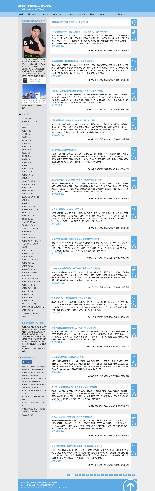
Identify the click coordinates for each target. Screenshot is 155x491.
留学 (39, 487)
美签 (21, 14)
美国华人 (26, 147)
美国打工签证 (28, 172)
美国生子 (42, 66)
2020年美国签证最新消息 (31, 228)
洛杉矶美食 (26, 150)
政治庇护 (26, 247)
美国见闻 (26, 131)
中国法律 (26, 235)
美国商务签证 (27, 310)
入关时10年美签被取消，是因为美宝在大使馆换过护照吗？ (76, 268)
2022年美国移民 (28, 222)
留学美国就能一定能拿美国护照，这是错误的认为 (72, 61)
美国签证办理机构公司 (30, 253)
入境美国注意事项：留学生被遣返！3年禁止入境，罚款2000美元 (79, 32)
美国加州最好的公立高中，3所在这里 (67, 209)
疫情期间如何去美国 (29, 304)
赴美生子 (44, 487)
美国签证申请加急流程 (30, 260)
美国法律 (26, 203)
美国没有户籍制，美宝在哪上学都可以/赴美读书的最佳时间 (76, 446)
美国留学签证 (28, 194)
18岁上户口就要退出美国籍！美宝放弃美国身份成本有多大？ (77, 91)
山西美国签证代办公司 (30, 197)
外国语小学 (26, 143)
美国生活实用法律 (29, 285)
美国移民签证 (27, 266)
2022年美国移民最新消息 (31, 279)
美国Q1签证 (27, 250)
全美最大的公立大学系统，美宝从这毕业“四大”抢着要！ (75, 239)
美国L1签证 (26, 275)
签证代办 (57, 14)
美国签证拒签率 (28, 175)
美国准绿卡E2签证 (29, 297)
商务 (36, 487)
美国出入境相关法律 (29, 206)
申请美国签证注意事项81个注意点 (69, 22)
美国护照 (26, 200)
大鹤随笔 (26, 128)
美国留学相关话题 (29, 238)
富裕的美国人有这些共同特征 (64, 150)
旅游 (120, 14)
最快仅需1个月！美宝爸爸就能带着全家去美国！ (72, 298)
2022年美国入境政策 (30, 313)
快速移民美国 (27, 219)
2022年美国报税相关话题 (31, 282)
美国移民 (26, 162)
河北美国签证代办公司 (30, 181)
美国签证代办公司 (29, 121)
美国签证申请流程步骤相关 (31, 241)
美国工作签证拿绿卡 (29, 269)
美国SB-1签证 (28, 231)
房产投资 (26, 140)
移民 (55, 487)
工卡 (111, 14)
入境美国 (26, 213)
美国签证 (32, 14)
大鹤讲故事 (27, 137)
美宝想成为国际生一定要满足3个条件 (67, 357)
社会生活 (81, 14)
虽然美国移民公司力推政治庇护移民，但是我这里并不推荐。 (77, 180)
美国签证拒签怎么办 (30, 184)
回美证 (102, 14)
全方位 (25, 487)
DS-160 (69, 14)
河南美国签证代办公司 (30, 191)
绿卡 (51, 487)
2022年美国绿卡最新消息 (31, 244)
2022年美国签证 (28, 216)
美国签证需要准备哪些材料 (35, 6)
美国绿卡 (26, 187)
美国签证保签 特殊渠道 (30, 272)
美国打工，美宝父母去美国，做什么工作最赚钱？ (72, 417)
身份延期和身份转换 (29, 225)
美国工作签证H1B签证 (30, 288)
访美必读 (44, 14)
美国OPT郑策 (27, 291)
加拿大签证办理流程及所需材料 (33, 307)
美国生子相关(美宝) (30, 209)
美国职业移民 (27, 301)
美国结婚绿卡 (27, 294)
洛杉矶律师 (26, 156)
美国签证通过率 (28, 263)
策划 (29, 487)
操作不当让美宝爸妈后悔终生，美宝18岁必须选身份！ (74, 328)
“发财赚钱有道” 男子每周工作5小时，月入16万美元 (73, 120)
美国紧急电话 (27, 169)
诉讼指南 (26, 153)
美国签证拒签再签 (29, 257)
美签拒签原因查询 (27, 415)
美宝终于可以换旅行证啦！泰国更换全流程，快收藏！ (74, 387)
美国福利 (26, 165)
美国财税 (26, 178)
